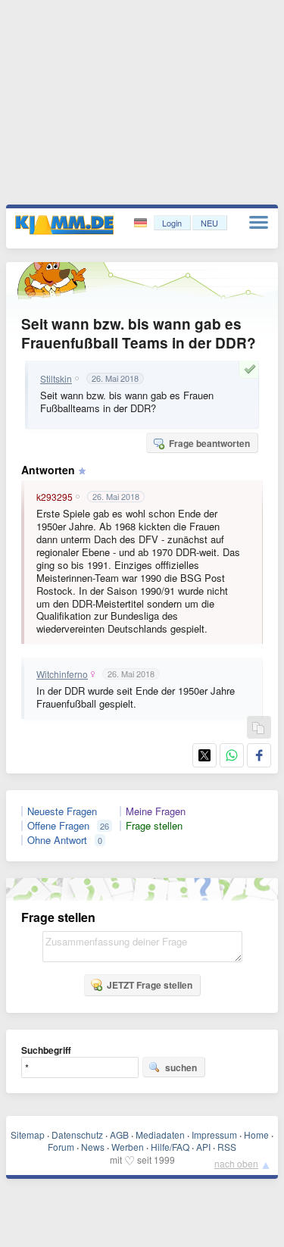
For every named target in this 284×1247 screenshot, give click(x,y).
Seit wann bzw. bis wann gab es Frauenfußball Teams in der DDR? (138, 333)
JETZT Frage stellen (149, 985)
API (203, 1146)
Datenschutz (77, 1134)
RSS (226, 1146)
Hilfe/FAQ (170, 1146)
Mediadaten (160, 1134)
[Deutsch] (142, 223)
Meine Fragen (156, 811)
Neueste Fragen (62, 811)
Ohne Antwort (57, 840)
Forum (61, 1146)
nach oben (236, 1163)
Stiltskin (56, 378)
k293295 (54, 497)
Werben (127, 1146)
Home (256, 1134)
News (93, 1146)
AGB (119, 1134)
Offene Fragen (58, 826)
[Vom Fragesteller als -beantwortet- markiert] (252, 369)
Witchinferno (62, 674)
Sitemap (28, 1134)
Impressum (214, 1134)
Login (172, 223)
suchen (181, 1067)
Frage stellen (154, 826)
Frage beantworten (209, 443)
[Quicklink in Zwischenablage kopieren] (258, 728)
